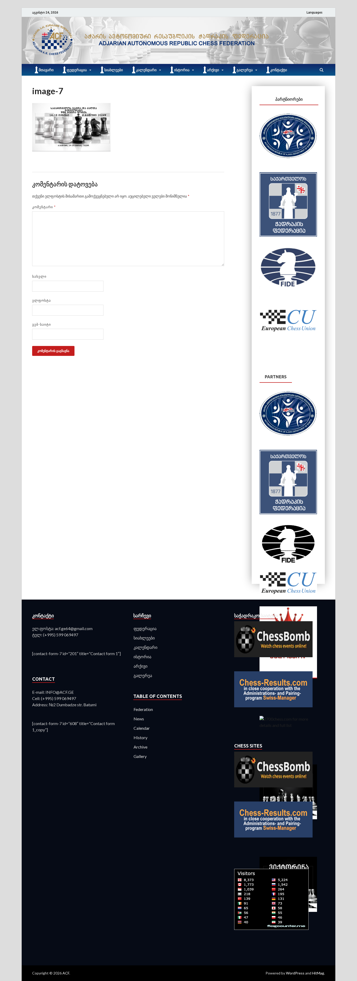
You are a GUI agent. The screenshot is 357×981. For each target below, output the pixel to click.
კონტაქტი (278, 70)
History (140, 737)
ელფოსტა (41, 300)
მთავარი (46, 70)
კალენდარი (146, 70)
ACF (65, 973)
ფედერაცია (77, 70)
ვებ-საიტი (41, 324)
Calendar (142, 728)
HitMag (318, 973)
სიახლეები (113, 70)
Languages (315, 12)
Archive (140, 746)
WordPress (295, 973)
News (139, 718)
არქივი (213, 70)
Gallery (140, 756)
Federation (143, 709)
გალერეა (245, 70)
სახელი (39, 276)
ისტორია (181, 70)
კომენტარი (44, 207)
